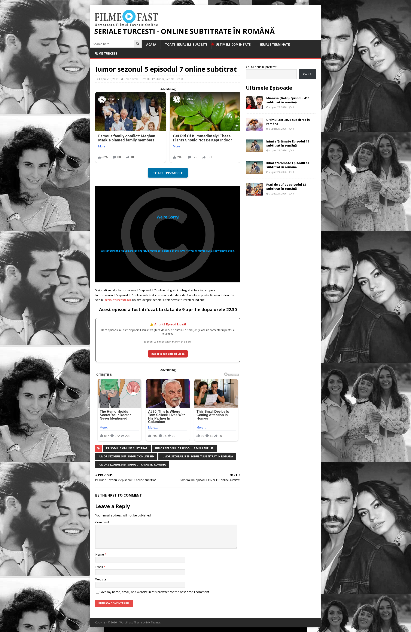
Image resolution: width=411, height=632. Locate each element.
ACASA (151, 44)
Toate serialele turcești (186, 44)
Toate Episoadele (168, 173)
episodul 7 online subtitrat (126, 448)
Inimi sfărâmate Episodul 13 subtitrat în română (287, 165)
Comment (102, 522)
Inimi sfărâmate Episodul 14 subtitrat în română (287, 143)
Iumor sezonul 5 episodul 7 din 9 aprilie (184, 448)
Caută (307, 74)
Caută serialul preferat (261, 67)
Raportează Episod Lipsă (168, 354)
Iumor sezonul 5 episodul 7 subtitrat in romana (197, 456)
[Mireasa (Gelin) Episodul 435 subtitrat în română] (254, 107)
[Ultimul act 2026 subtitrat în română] (254, 128)
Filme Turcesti (106, 53)
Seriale (170, 79)
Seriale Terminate (274, 44)
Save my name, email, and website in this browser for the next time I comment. (155, 592)
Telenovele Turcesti (137, 79)
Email (99, 567)
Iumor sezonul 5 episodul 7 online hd (126, 456)
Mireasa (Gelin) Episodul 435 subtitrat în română (287, 100)
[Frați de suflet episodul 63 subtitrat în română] (254, 193)
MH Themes (153, 622)
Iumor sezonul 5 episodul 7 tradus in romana (132, 464)
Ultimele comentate (233, 44)
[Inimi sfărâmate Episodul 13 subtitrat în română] (254, 171)
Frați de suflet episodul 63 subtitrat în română (286, 186)
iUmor (160, 79)
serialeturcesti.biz (117, 300)
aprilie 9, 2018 (109, 79)
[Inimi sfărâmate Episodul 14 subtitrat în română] (254, 150)
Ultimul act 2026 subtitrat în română (288, 122)
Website (100, 579)
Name (100, 554)
